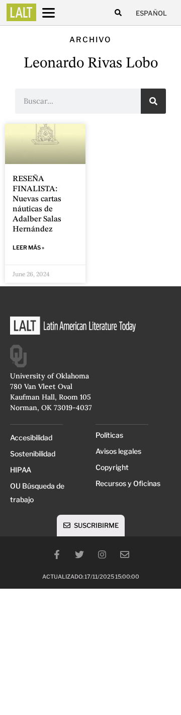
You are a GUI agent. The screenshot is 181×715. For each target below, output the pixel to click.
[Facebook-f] (57, 554)
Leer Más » (28, 247)
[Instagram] (102, 554)
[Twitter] (79, 554)
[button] (118, 13)
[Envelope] (125, 554)
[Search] (153, 101)
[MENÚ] (57, 13)
